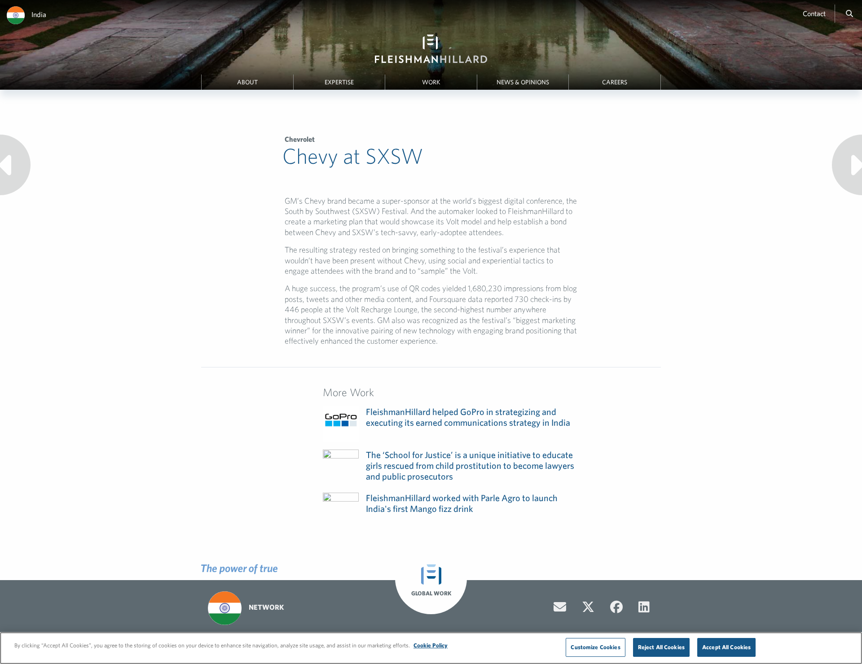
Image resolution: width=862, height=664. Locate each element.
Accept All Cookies (726, 647)
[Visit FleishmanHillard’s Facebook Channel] (616, 607)
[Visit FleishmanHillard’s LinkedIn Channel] (644, 607)
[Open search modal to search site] (849, 13)
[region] (431, 648)
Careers (614, 82)
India (38, 14)
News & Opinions (523, 82)
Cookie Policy (430, 645)
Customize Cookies (595, 647)
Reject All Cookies (661, 647)
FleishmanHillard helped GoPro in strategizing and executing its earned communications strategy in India (468, 417)
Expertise (339, 82)
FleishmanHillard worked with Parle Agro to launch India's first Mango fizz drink (462, 503)
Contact (814, 13)
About (247, 82)
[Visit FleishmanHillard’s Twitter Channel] (588, 607)
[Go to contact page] (560, 607)
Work (431, 82)
